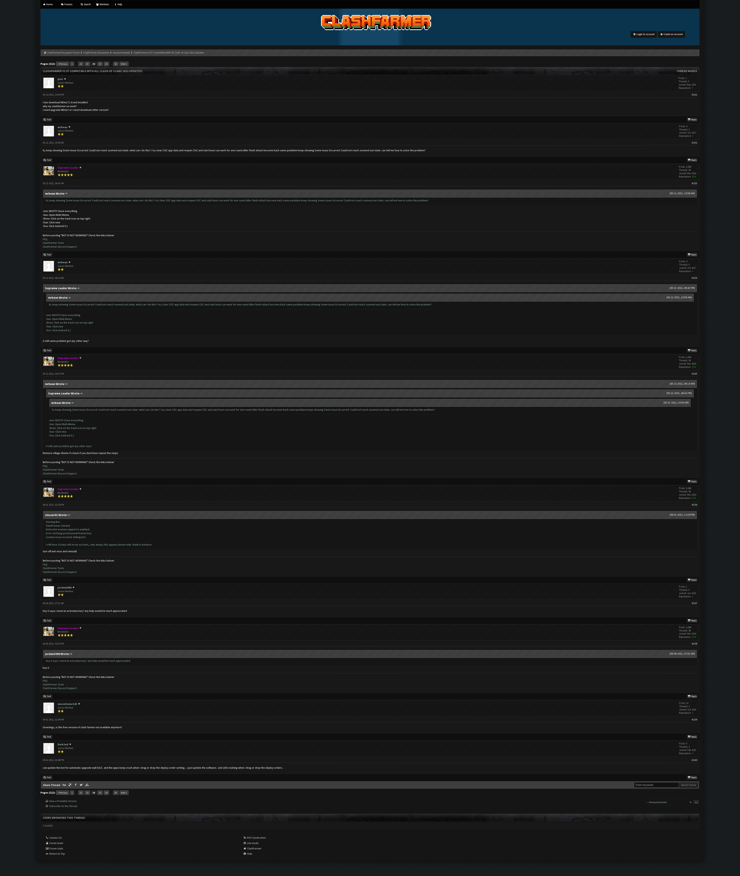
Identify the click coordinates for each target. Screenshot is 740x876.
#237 (694, 603)
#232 (694, 142)
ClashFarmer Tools (53, 243)
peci (60, 79)
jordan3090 (64, 587)
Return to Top (57, 853)
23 (87, 63)
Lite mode (252, 843)
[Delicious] (70, 785)
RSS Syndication (256, 837)
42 (116, 63)
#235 (694, 373)
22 (81, 63)
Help (119, 4)
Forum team (56, 843)
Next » (124, 63)
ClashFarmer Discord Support (60, 246)
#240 (694, 760)
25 (100, 63)
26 (106, 63)
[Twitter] (81, 785)
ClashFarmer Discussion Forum (63, 52)
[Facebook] (76, 785)
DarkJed (63, 744)
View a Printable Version (63, 801)
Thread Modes (686, 71)
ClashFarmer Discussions (96, 52)
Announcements (121, 52)
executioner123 (67, 704)
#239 (694, 719)
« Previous (62, 63)
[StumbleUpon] (87, 785)
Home (49, 4)
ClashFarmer (254, 848)
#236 (694, 504)
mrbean (62, 127)
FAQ (45, 239)
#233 (694, 183)
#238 (694, 643)
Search (87, 4)
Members (104, 4)
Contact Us (55, 837)
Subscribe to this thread (63, 806)
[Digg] (64, 785)
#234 (694, 278)
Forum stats (56, 848)
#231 (694, 94)
